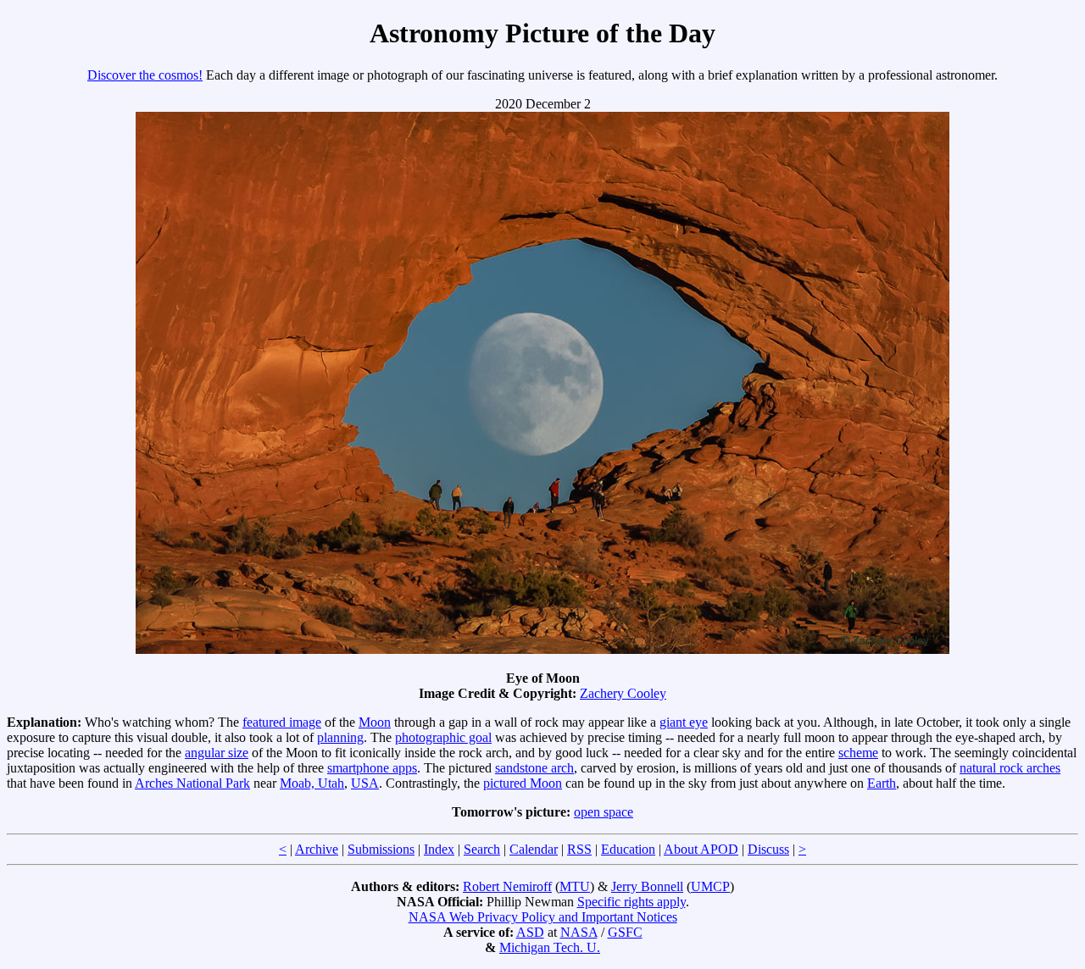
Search (482, 849)
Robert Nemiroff (507, 886)
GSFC (625, 932)
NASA (579, 932)
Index (439, 849)
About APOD (701, 849)
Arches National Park (192, 783)
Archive (316, 849)
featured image (281, 722)
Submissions (381, 849)
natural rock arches (1010, 768)
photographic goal (443, 737)
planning (340, 737)
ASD (530, 932)
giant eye (683, 722)
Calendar (533, 849)
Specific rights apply (631, 901)
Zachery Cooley (623, 693)
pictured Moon (522, 783)
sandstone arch (534, 768)
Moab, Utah (312, 783)
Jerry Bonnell (647, 886)
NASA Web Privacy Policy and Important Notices (543, 917)
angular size (216, 752)
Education (628, 849)
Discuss (768, 849)
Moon (375, 722)
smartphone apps (372, 768)
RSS (579, 849)
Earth (881, 783)
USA (365, 783)
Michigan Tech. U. (549, 947)
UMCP (710, 886)
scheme (858, 752)
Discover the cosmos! (145, 75)
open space (603, 812)
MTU (574, 886)
